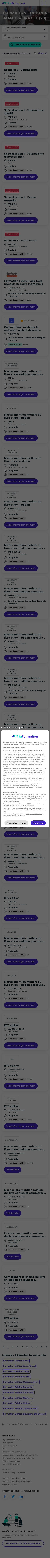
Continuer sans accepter (12, 728)
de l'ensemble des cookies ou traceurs (27, 754)
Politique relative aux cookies (16, 815)
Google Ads (42, 794)
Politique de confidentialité (34, 814)
